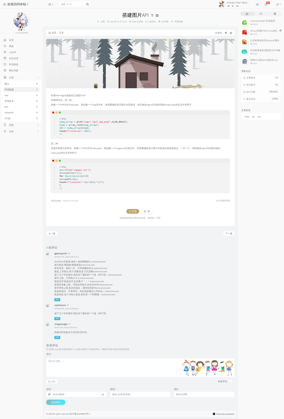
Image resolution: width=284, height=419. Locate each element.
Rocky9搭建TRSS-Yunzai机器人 (265, 30)
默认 (21, 83)
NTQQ (21, 118)
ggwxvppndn (60, 253)
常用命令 (21, 101)
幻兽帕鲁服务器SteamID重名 (264, 40)
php (259, 116)
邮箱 (113, 389)
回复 (57, 300)
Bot (21, 106)
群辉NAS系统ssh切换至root (264, 59)
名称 (49, 389)
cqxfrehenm (60, 305)
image (246, 116)
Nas (21, 95)
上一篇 (51, 233)
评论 (49, 354)
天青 (103, 21)
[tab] (247, 14)
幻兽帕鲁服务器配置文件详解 (265, 50)
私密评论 (222, 381)
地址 (176, 389)
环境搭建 (21, 89)
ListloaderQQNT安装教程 (262, 20)
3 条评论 (152, 21)
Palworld (21, 112)
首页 (54, 32)
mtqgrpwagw (60, 324)
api (253, 116)
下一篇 (228, 233)
